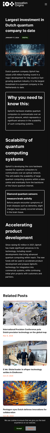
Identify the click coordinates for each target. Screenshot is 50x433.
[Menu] (46, 4)
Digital (25, 37)
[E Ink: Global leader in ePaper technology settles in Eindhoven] (25, 353)
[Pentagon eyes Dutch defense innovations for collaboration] (25, 393)
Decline (30, 428)
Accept (19, 428)
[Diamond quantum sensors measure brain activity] (25, 202)
